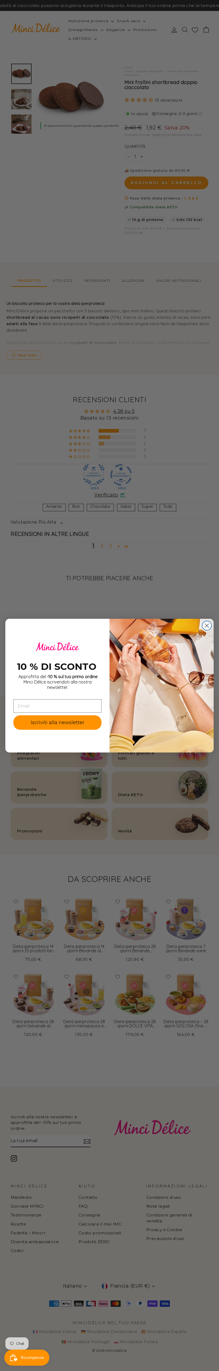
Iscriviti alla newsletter (57, 722)
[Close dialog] (207, 625)
